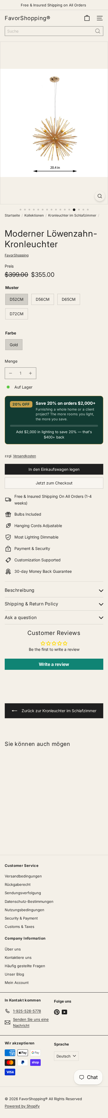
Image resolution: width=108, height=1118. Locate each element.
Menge (11, 361)
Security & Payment (21, 918)
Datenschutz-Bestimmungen (29, 901)
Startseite (12, 215)
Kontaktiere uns (18, 957)
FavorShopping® (27, 18)
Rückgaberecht (17, 884)
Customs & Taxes (19, 926)
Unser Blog (14, 974)
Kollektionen (34, 215)
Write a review (54, 664)
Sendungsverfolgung (23, 893)
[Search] (97, 31)
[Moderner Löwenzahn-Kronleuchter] (35, 797)
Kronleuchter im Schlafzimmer (72, 215)
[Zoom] (100, 196)
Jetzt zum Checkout (54, 483)
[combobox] (54, 31)
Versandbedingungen (23, 876)
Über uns (13, 949)
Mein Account (17, 982)
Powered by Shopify (22, 1106)
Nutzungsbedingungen (24, 910)
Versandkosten (24, 456)
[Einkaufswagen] (87, 18)
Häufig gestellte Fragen (25, 966)
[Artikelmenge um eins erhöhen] (30, 373)
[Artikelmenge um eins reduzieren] (10, 373)
